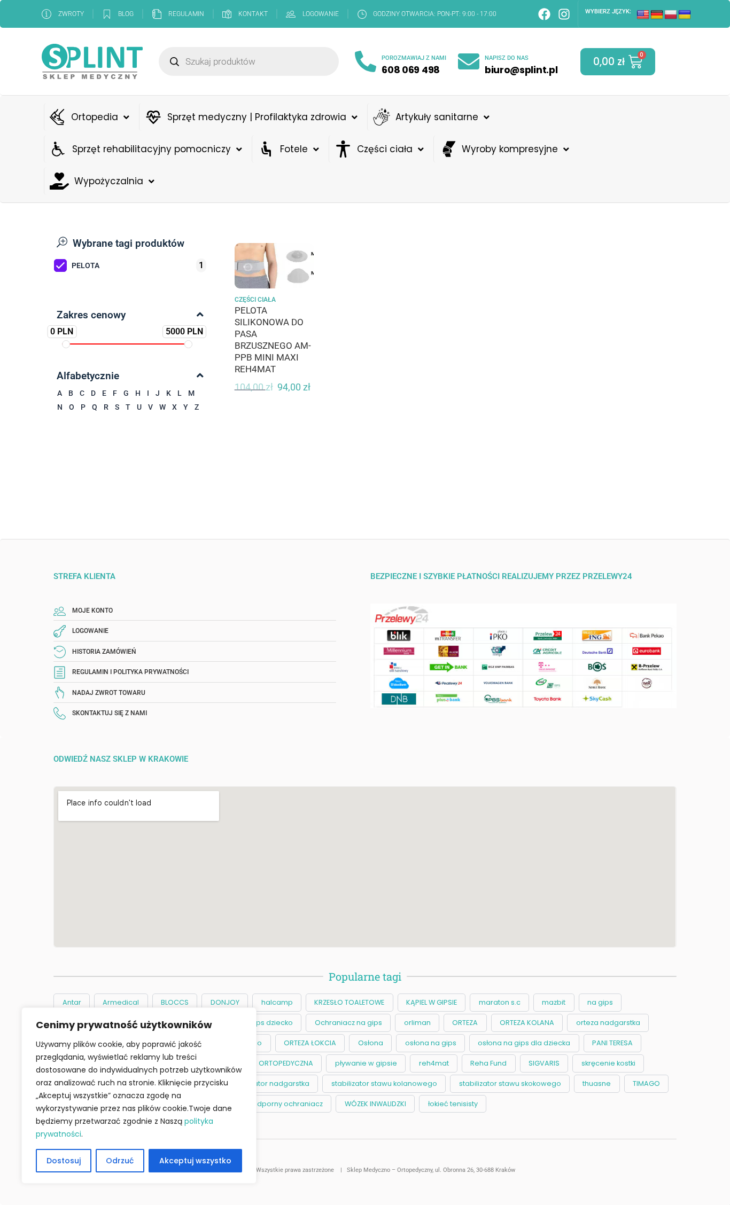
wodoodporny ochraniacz (277, 1103)
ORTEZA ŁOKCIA (310, 1042)
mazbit (553, 1002)
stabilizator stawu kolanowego (384, 1083)
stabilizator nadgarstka (269, 1083)
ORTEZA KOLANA (527, 1022)
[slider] (66, 344)
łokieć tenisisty (453, 1103)
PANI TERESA (612, 1042)
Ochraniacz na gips (348, 1022)
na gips (600, 1002)
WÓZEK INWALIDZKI (375, 1103)
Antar (72, 1002)
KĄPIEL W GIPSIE (431, 1002)
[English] (642, 15)
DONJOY (225, 1002)
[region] (139, 1095)
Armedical (121, 1002)
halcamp (277, 1002)
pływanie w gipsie (366, 1063)
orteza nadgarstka (608, 1022)
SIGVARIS (544, 1063)
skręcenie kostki (608, 1063)
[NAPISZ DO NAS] (468, 61)
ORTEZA (465, 1022)
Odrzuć (120, 1160)
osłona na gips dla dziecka (524, 1042)
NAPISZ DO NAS (507, 57)
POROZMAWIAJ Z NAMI (414, 57)
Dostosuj (63, 1160)
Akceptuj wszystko (195, 1160)
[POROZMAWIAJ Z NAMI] (365, 61)
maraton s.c (500, 1002)
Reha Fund (488, 1063)
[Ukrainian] (684, 15)
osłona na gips (430, 1042)
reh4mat (434, 1063)
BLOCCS (175, 1002)
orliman (417, 1022)
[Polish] (670, 15)
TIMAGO (646, 1083)
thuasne (597, 1083)
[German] (656, 15)
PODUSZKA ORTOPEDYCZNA (266, 1063)
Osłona (370, 1042)
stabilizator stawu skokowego (510, 1083)
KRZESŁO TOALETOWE (349, 1002)
